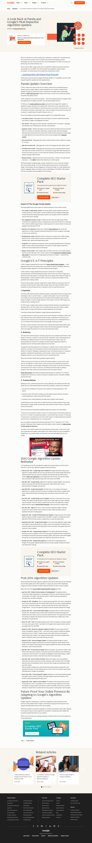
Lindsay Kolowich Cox (19, 28)
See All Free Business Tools (47, 800)
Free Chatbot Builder (27, 810)
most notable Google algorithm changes (44, 589)
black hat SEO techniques (43, 504)
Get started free (80, 2)
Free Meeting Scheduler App (13, 805)
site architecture (53, 229)
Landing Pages (26, 805)
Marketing (14, 8)
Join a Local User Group (75, 803)
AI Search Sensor (45, 805)
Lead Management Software (13, 819)
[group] (23, 770)
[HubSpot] (46, 831)
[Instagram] (38, 826)
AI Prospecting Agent (27, 800)
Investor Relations (60, 810)
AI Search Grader (45, 803)
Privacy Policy (35, 835)
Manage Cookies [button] (65, 835)
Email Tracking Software (12, 810)
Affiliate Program (74, 819)
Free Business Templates (47, 812)
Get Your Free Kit (43, 197)
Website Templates (46, 817)
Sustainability (59, 815)
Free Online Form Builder (28, 807)
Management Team (60, 805)
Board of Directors (60, 807)
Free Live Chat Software (28, 812)
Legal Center (26, 835)
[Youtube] (42, 826)
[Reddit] (54, 826)
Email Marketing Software (12, 817)
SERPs (34, 160)
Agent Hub (9, 807)
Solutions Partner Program (76, 812)
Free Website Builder (27, 803)
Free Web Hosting (27, 819)
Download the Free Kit (24, 42)
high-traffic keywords (33, 93)
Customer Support (74, 800)
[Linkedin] (50, 826)
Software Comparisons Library (48, 815)
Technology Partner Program (76, 814)
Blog (57, 812)
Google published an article (37, 104)
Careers (58, 803)
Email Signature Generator (47, 810)
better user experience (33, 476)
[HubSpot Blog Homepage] (10, 3)
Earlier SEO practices (26, 372)
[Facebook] (33, 826)
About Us (58, 800)
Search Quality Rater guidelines (55, 264)
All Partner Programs (75, 810)
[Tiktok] (58, 826)
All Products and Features (12, 800)
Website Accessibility (53, 835)
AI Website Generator (11, 815)
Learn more (54, 197)
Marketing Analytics (27, 815)
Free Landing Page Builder (28, 817)
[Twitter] (46, 826)
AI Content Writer (10, 812)
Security (43, 835)
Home (8, 8)
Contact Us (58, 817)
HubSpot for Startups (75, 817)
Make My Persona (45, 807)
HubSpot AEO (10, 803)
